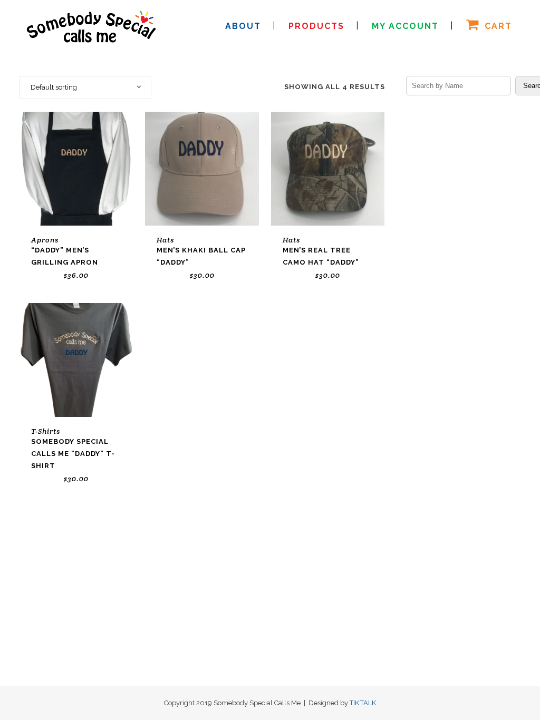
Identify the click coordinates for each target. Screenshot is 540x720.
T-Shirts (45, 431)
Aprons (45, 240)
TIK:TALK (363, 703)
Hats (165, 240)
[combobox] (85, 87)
